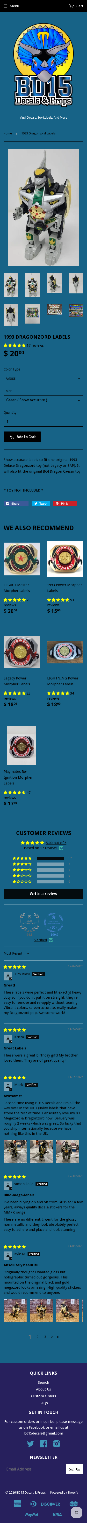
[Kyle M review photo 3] (67, 1310)
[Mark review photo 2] (41, 1151)
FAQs (43, 1403)
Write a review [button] (43, 893)
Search (43, 1382)
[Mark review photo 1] (15, 1151)
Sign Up (74, 1469)
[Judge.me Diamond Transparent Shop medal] (53, 922)
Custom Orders (43, 1396)
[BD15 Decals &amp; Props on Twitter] (30, 1445)
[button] (15, 345)
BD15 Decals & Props (31, 1492)
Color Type (12, 369)
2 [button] (37, 1337)
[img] (15, 967)
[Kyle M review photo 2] (41, 1310)
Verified (40, 940)
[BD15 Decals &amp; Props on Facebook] (43, 1445)
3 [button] (45, 1337)
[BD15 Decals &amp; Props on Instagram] (56, 1445)
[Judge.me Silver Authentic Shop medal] (29, 922)
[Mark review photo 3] (67, 1151)
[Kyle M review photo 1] (15, 1310)
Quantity (10, 412)
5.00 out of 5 (56, 843)
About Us (43, 1389)
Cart (79, 6)
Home (8, 133)
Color (8, 391)
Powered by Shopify (64, 1492)
